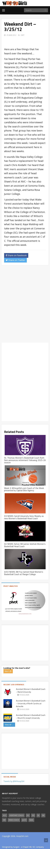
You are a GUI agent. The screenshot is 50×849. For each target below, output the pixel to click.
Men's (7, 671)
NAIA (31, 820)
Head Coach (14, 820)
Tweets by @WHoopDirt (13, 781)
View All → (9, 724)
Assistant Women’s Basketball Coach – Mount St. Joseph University (30, 716)
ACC (4, 815)
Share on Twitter (16, 260)
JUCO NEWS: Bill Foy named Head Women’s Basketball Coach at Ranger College (23, 573)
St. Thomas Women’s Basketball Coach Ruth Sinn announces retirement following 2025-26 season (25, 460)
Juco (24, 820)
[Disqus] (25, 305)
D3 (33, 815)
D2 (28, 815)
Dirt (22, 35)
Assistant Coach (16, 815)
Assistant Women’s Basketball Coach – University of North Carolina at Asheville (30, 703)
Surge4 (16, 847)
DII (43, 815)
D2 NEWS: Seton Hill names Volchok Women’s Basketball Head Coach (24, 545)
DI (38, 815)
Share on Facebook (17, 255)
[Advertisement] (27, 40)
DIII (4, 820)
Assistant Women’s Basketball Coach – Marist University (30, 690)
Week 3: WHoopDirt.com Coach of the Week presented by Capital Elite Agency (24, 489)
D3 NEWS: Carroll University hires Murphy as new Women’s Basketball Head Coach (24, 517)
